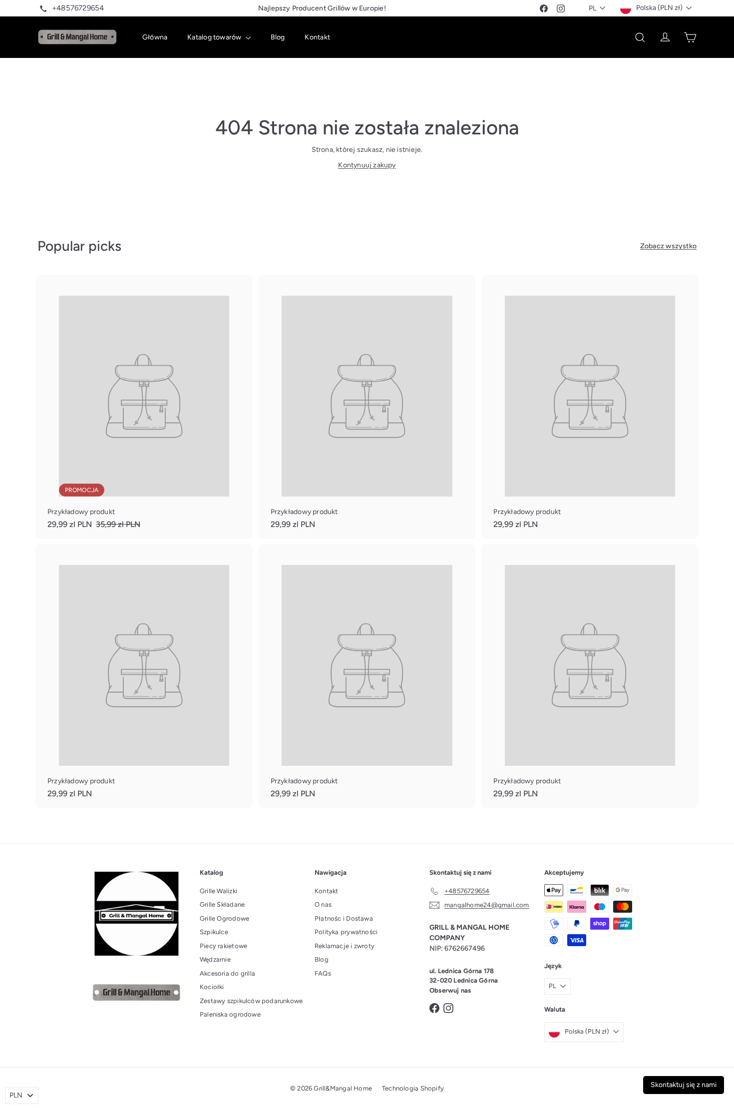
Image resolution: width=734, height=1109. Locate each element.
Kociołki (212, 987)
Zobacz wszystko (668, 246)
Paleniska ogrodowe (230, 1014)
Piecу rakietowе (223, 946)
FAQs (323, 973)
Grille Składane (222, 904)
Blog (278, 37)
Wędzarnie (215, 959)
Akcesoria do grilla (227, 973)
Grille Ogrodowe (224, 918)
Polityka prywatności (346, 932)
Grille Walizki (218, 891)
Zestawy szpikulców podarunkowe (251, 1001)
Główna (154, 37)
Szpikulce (214, 932)
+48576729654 (78, 7)
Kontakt (317, 37)
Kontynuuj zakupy (366, 165)
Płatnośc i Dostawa (344, 918)
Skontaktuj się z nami (684, 1085)
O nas (323, 904)
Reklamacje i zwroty (344, 946)
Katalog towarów (215, 37)
